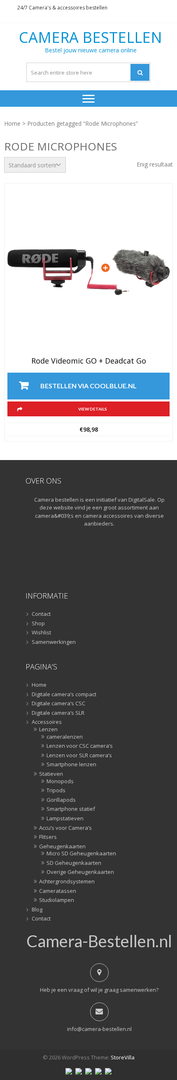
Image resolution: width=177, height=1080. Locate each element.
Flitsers (48, 837)
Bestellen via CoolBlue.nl (88, 386)
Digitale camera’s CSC (58, 703)
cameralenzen (65, 737)
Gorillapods (61, 800)
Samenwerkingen (54, 642)
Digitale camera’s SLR (58, 713)
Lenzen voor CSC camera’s (80, 746)
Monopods (60, 781)
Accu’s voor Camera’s (65, 828)
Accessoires (47, 722)
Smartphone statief (71, 809)
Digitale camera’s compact (64, 694)
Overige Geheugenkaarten (80, 872)
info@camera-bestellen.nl (99, 1029)
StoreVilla (123, 1057)
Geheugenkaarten (62, 846)
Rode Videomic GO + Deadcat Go (88, 361)
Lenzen (48, 729)
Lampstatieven (65, 818)
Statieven (51, 774)
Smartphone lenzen (71, 764)
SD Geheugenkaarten (74, 863)
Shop (38, 623)
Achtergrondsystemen (67, 881)
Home (12, 123)
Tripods (56, 790)
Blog (37, 909)
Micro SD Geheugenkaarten (81, 853)
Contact (41, 614)
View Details (92, 408)
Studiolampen (56, 900)
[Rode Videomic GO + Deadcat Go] (88, 272)
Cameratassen (57, 891)
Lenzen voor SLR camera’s (79, 755)
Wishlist (41, 632)
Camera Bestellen (90, 37)
